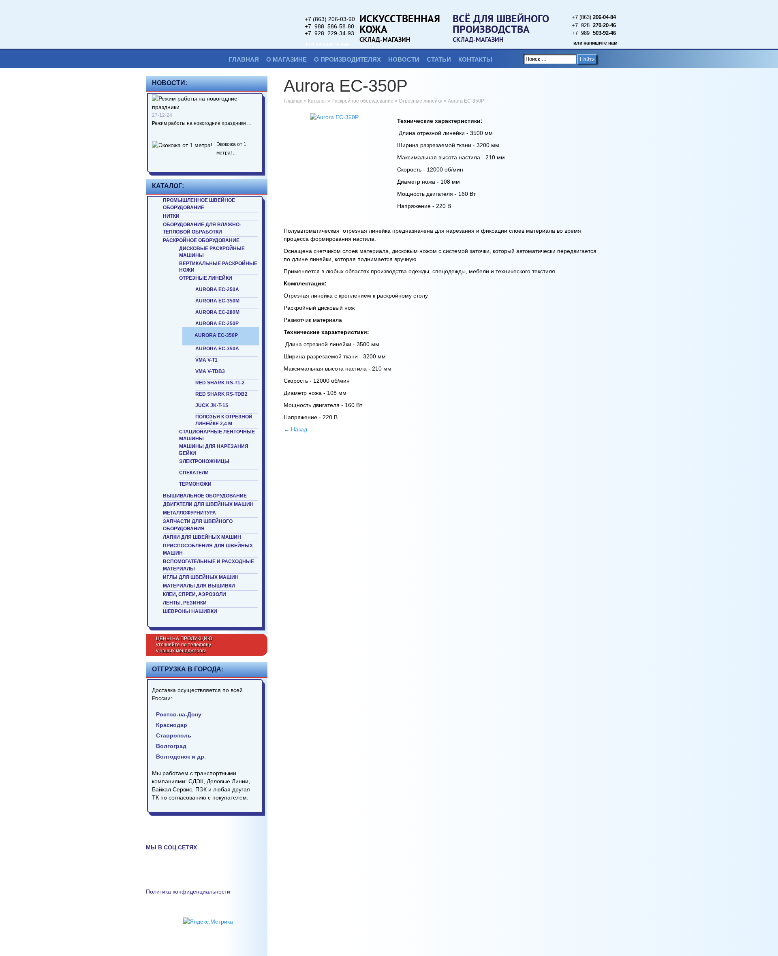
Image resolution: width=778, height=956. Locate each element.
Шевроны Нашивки (190, 611)
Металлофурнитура (189, 513)
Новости (403, 59)
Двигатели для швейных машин (208, 504)
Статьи (439, 59)
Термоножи (195, 484)
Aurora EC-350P (216, 335)
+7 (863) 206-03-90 (330, 19)
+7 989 (594, 33)
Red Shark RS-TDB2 (221, 394)
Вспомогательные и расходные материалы (208, 565)
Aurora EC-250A (217, 289)
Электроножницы (204, 461)
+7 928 (594, 25)
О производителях (347, 59)
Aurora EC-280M (217, 312)
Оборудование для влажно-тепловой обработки (202, 228)
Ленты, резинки (185, 603)
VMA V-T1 (206, 360)
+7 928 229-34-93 (329, 33)
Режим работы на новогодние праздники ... (201, 123)
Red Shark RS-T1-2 (220, 383)
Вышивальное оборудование (205, 496)
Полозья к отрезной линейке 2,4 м (223, 420)
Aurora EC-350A (217, 349)
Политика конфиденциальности (188, 891)
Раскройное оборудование (201, 240)
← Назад (295, 429)
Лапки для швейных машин (202, 537)
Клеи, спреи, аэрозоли (194, 594)
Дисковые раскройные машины (212, 252)
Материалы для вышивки (199, 586)
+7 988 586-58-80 (329, 26)
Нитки (171, 216)
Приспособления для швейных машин (208, 549)
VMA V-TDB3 (210, 371)
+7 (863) (594, 17)
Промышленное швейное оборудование (199, 203)
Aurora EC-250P (217, 323)
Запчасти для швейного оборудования (198, 525)
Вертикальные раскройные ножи (218, 267)
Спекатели (194, 473)
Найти (587, 59)
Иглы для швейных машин (201, 577)
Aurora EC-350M (217, 301)
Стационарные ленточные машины (217, 435)
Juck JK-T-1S (212, 405)
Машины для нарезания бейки (213, 450)
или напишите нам (327, 44)
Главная (244, 59)
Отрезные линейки (205, 278)
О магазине (286, 59)
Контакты (475, 59)
